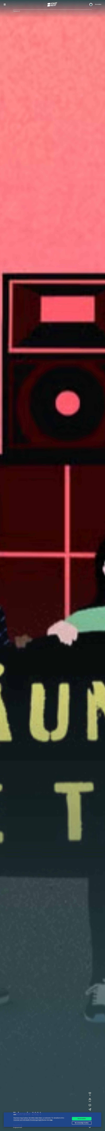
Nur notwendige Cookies (82, 1123)
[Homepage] (52, 4)
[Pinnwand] (90, 1105)
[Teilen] (90, 1109)
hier (51, 1120)
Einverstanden (82, 1118)
